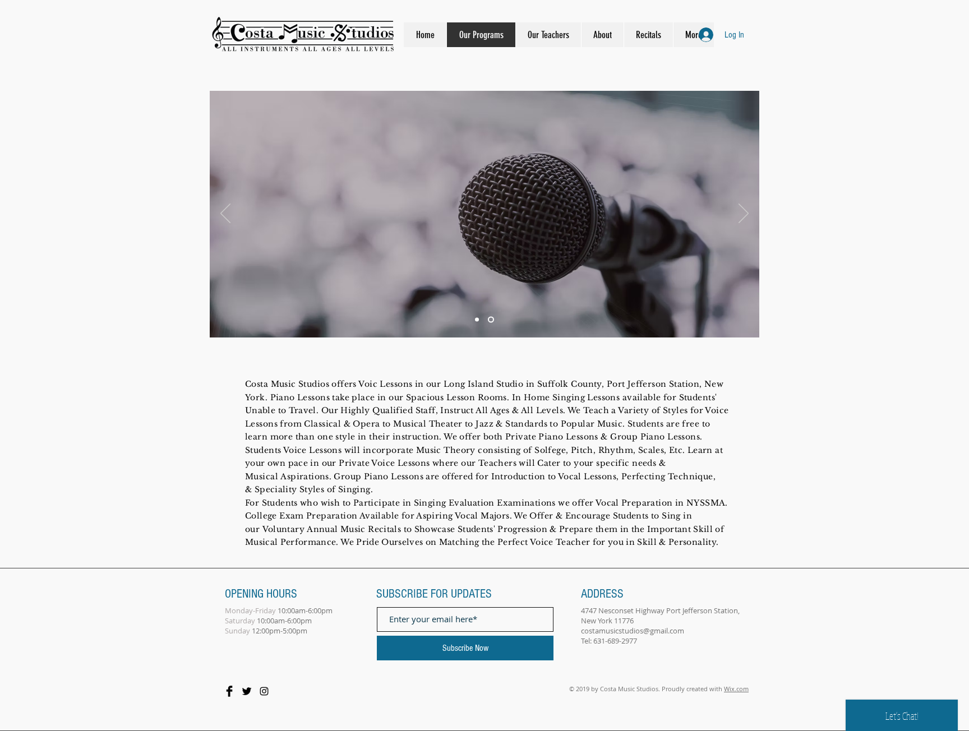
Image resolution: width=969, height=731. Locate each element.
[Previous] (225, 214)
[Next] (744, 214)
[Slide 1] (477, 320)
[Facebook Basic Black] (229, 691)
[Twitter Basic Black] (246, 691)
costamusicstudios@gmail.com (632, 631)
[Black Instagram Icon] (264, 691)
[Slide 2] (491, 320)
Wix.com (736, 688)
